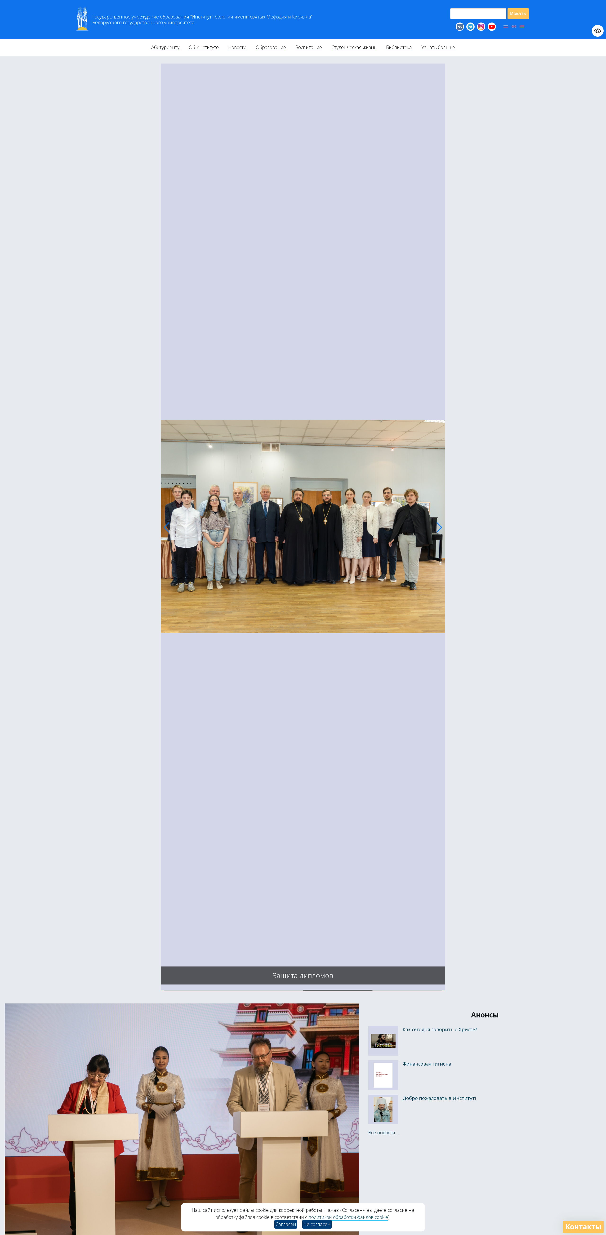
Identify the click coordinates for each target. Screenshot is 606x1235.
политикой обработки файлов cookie (348, 1217)
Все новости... (383, 1132)
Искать (518, 13)
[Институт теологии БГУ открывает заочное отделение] (303, 988)
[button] (166, 527)
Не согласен (316, 1224)
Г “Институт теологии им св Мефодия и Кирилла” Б (202, 19)
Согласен (286, 1224)
